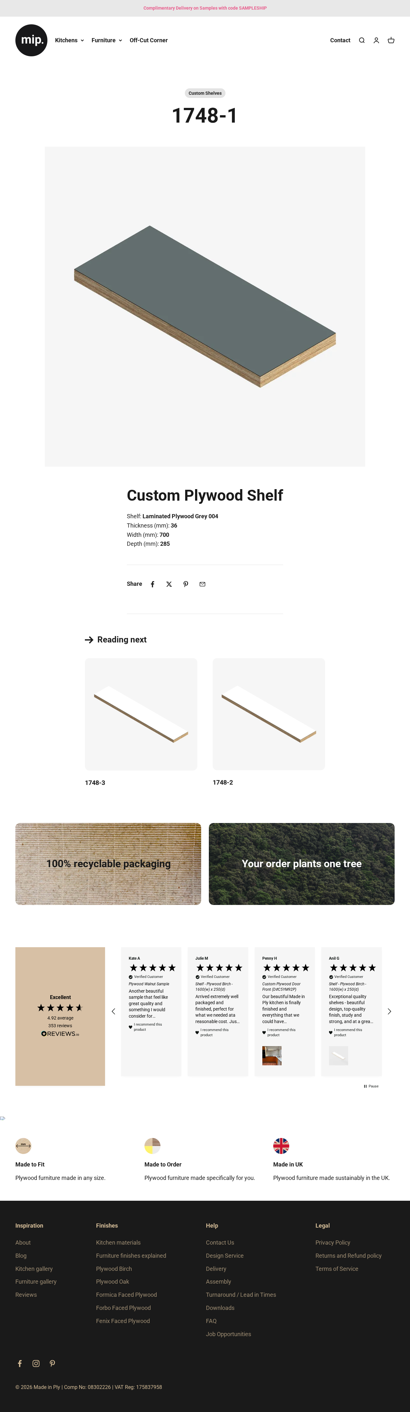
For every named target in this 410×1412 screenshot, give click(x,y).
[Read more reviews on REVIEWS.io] (60, 1035)
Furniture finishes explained (131, 1255)
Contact (340, 39)
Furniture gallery (36, 1281)
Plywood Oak (112, 1281)
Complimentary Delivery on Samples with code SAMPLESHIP (205, 8)
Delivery (216, 1268)
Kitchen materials (118, 1242)
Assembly (218, 1281)
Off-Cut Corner (149, 39)
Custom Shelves (205, 93)
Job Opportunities (228, 1334)
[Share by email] (202, 584)
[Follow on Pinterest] (52, 1363)
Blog (21, 1255)
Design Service (225, 1255)
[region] (251, 1012)
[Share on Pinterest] (185, 584)
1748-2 (223, 782)
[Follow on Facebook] (19, 1363)
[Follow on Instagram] (36, 1363)
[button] (113, 1011)
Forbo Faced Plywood (123, 1307)
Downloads (220, 1307)
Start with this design (159, 556)
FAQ (211, 1321)
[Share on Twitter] (169, 584)
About (23, 1242)
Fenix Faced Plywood (123, 1321)
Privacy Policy (333, 1242)
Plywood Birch (114, 1268)
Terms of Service (337, 1268)
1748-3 (95, 783)
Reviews (26, 1294)
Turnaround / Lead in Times (241, 1294)
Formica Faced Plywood (126, 1294)
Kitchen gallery (34, 1268)
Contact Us (220, 1242)
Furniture (104, 39)
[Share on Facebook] (152, 584)
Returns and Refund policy (349, 1255)
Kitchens (66, 39)
